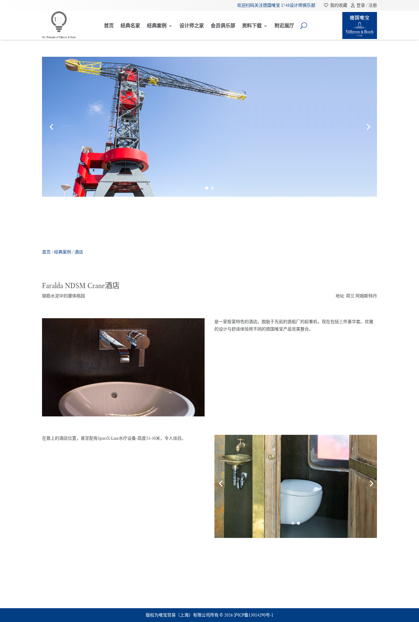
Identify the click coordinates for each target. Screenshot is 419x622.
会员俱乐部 (223, 25)
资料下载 (252, 25)
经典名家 (130, 25)
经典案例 (157, 25)
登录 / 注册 (366, 5)
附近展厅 (284, 25)
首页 (109, 25)
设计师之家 (191, 25)
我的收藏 (338, 5)
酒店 (79, 252)
